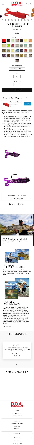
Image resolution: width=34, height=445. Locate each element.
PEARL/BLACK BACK (30, 45)
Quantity (17, 81)
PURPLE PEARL (21, 50)
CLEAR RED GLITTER (26, 50)
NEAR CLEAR (26, 40)
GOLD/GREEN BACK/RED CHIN (21, 56)
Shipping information (17, 195)
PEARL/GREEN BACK (30, 50)
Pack (17, 73)
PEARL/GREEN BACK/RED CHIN (13, 56)
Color (17, 37)
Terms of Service (17, 416)
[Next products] (30, 98)
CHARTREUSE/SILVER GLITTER (8, 45)
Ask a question (17, 198)
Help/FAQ (17, 421)
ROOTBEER (8, 40)
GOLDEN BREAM (17, 61)
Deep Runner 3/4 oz (17, 69)
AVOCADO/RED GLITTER (8, 56)
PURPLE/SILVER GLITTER (4, 56)
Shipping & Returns (17, 423)
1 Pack (17, 77)
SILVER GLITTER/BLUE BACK (17, 50)
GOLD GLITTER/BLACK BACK (4, 50)
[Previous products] (26, 98)
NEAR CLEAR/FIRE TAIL (30, 40)
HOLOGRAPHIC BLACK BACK (30, 56)
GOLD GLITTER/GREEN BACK (8, 50)
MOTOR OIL (21, 40)
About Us (17, 426)
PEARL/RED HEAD (17, 40)
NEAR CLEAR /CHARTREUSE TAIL (4, 45)
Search (17, 410)
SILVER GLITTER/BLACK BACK (21, 45)
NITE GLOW (13, 40)
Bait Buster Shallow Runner (16, 102)
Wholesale (17, 428)
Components (17, 65)
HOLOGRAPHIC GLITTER (26, 56)
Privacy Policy (17, 413)
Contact (16, 433)
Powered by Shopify (17, 443)
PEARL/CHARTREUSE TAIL (13, 50)
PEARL (17, 45)
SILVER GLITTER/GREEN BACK (26, 45)
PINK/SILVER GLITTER (13, 45)
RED (4, 40)
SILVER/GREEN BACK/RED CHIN (17, 56)
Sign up (17, 437)
